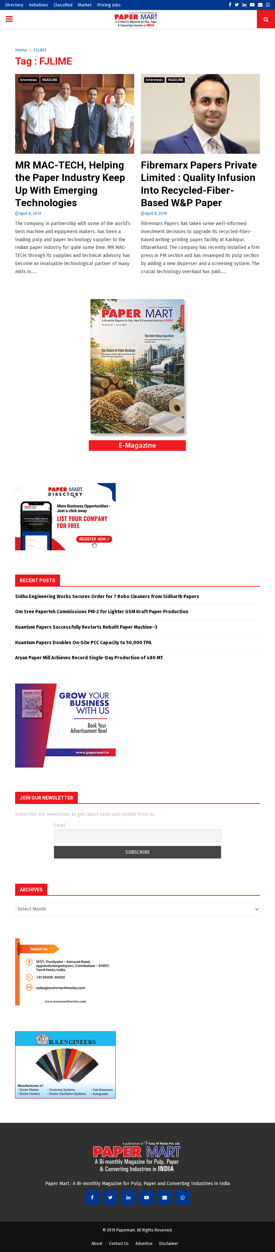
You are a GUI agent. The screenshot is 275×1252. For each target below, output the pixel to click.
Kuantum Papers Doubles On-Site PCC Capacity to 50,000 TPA (83, 643)
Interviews (28, 80)
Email (59, 825)
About (97, 1243)
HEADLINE (49, 80)
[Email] (164, 1197)
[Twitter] (110, 1197)
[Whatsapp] (182, 1197)
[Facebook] (92, 1197)
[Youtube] (146, 1197)
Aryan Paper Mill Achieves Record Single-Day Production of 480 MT (89, 658)
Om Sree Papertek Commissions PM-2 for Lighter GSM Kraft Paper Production (101, 612)
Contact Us (119, 1243)
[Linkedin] (128, 1197)
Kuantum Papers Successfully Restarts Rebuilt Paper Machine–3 (86, 627)
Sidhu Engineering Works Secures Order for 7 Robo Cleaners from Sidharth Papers (107, 596)
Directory (14, 4)
